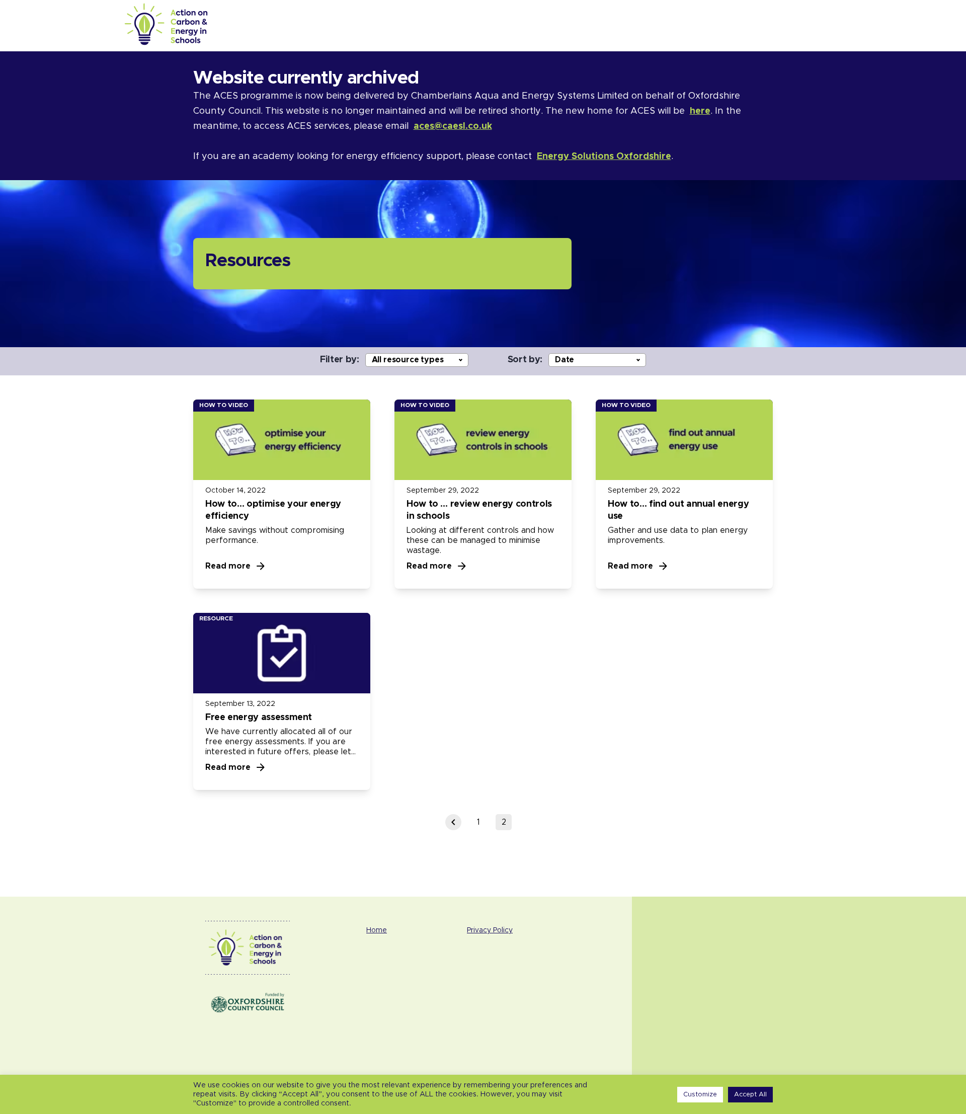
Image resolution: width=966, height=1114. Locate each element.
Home (376, 930)
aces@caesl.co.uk (453, 126)
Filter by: (339, 359)
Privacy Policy (490, 930)
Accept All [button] (750, 1094)
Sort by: (525, 359)
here (700, 111)
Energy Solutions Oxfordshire (604, 156)
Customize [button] (700, 1094)
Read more (228, 566)
